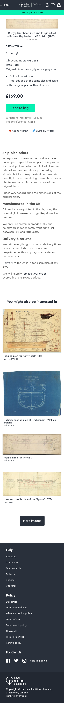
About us (11, 556)
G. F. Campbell (11, 358)
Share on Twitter (45, 131)
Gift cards (11, 586)
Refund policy (13, 643)
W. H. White (32, 39)
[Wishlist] (53, 5)
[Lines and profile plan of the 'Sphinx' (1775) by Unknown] (32, 495)
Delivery (8, 263)
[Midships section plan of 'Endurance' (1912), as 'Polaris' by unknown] (32, 416)
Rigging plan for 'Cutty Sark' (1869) (23, 355)
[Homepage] (30, 5)
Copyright (11, 631)
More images (32, 520)
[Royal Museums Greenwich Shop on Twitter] (16, 662)
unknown (9, 425)
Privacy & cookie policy (19, 613)
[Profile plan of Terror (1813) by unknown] (32, 453)
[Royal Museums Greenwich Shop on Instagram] (24, 662)
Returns (10, 580)
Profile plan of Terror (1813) (18, 457)
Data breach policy (16, 625)
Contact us (12, 562)
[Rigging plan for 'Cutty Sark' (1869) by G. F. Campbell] (32, 352)
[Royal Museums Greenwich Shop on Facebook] (8, 662)
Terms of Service (15, 637)
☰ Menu (5, 5)
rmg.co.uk (41, 660)
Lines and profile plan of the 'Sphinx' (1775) (28, 499)
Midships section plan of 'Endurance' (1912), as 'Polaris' (30, 421)
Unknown (9, 502)
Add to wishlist (20, 131)
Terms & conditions (16, 608)
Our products (13, 568)
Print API (10, 696)
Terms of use (13, 619)
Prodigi (23, 696)
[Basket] (58, 5)
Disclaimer (11, 602)
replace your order (34, 273)
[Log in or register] (47, 5)
